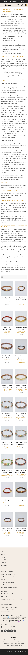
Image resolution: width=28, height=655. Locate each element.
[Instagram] (5, 631)
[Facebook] (2, 631)
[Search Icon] (18, 5)
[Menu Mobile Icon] (1, 5)
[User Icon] (22, 5)
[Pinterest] (8, 631)
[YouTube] (11, 631)
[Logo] (8, 5)
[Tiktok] (14, 631)
